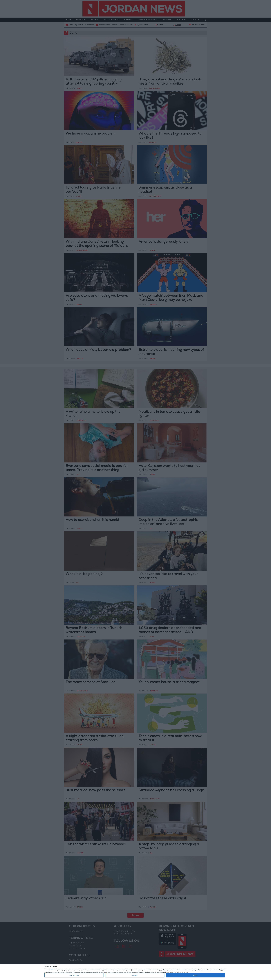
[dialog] (135, 972)
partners (53, 969)
